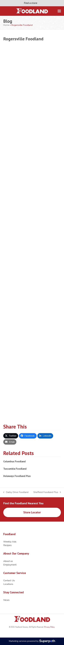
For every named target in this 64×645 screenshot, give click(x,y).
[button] (59, 11)
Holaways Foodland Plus (17, 476)
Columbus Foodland (14, 461)
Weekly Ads (9, 541)
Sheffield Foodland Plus (45, 492)
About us (8, 561)
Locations (8, 584)
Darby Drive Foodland (16, 492)
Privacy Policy (49, 627)
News (6, 600)
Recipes (7, 545)
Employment (10, 564)
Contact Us (9, 580)
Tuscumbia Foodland (14, 468)
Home (6, 25)
